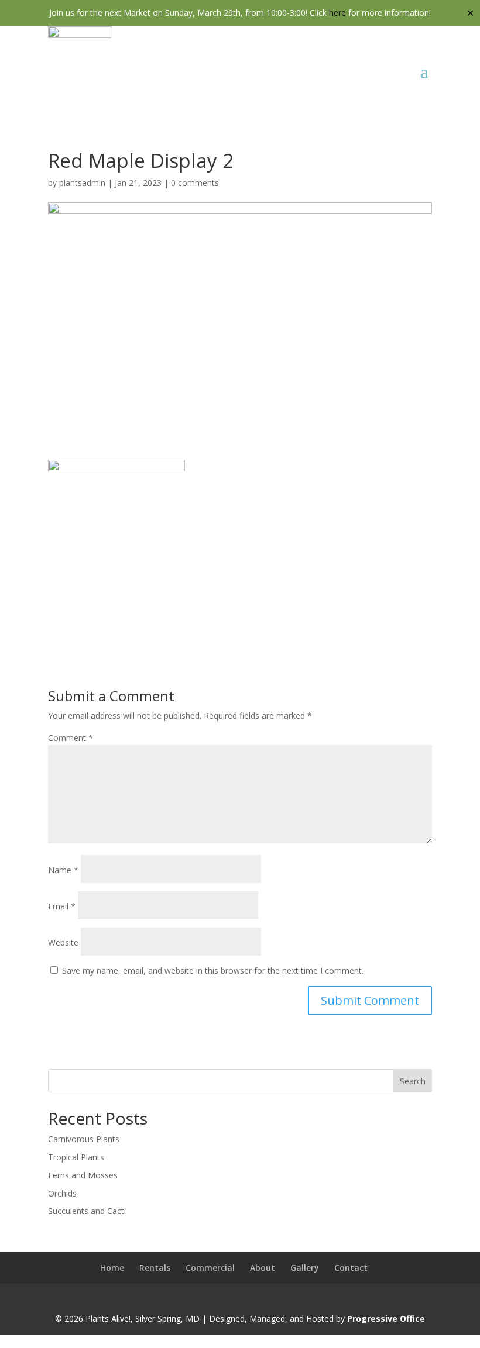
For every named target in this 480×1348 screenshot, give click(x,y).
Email (62, 906)
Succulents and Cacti (87, 1210)
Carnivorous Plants (83, 1138)
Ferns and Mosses (83, 1175)
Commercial (210, 1267)
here (337, 12)
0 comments (195, 182)
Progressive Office (386, 1318)
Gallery (304, 1267)
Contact (351, 1267)
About (262, 1267)
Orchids (62, 1193)
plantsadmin (82, 182)
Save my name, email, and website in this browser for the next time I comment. (213, 970)
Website (63, 942)
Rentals (154, 1267)
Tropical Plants (76, 1157)
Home (112, 1267)
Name (63, 869)
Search (413, 1081)
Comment (70, 737)
